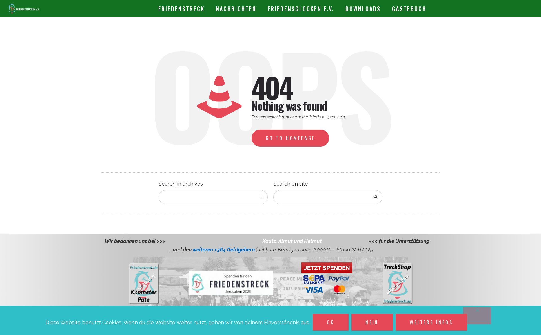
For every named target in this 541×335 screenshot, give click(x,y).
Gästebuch (409, 9)
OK (330, 322)
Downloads (363, 9)
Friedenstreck (181, 9)
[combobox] (213, 197)
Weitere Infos (431, 322)
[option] (275, 241)
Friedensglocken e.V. (301, 9)
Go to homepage (290, 138)
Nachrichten (236, 9)
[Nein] (477, 315)
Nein (372, 322)
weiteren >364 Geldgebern (224, 250)
